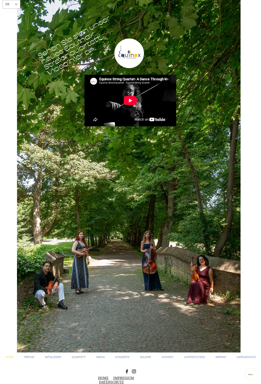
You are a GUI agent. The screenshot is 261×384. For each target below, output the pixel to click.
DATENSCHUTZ (111, 382)
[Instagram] (134, 371)
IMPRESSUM (123, 378)
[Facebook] (127, 371)
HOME (103, 378)
